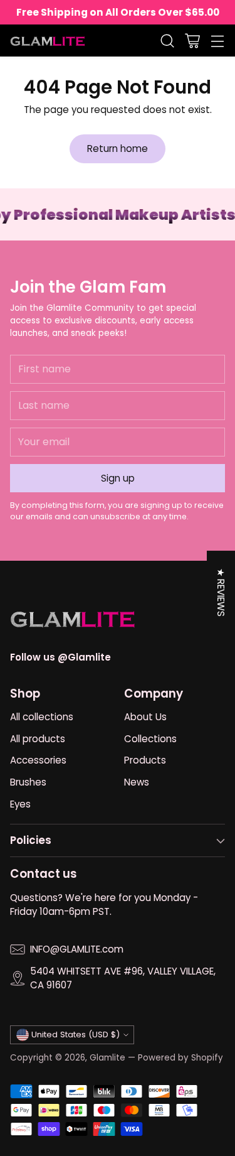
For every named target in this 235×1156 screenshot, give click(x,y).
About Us (145, 716)
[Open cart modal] (192, 40)
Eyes (20, 804)
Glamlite (107, 1058)
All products (37, 738)
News (136, 782)
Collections (150, 738)
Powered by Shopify (180, 1058)
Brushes (28, 782)
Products (145, 760)
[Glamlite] (47, 40)
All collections (41, 716)
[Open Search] (167, 40)
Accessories (38, 760)
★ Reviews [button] (220, 592)
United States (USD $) (75, 1034)
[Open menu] (217, 40)
